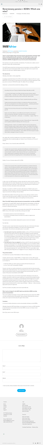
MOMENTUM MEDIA (22, 51)
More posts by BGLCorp (21, 334)
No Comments (9, 16)
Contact (5, 407)
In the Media (23, 13)
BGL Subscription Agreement (28, 421)
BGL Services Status (26, 419)
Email (4, 372)
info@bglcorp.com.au (10, 420)
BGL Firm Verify (25, 411)
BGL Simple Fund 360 (26, 407)
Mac (37, 427)
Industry (28, 13)
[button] (41, 4)
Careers (5, 405)
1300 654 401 (9, 419)
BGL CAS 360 (25, 405)
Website (4, 378)
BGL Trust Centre (25, 416)
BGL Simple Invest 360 (26, 408)
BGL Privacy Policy (26, 418)
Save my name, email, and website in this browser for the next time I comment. (19, 385)
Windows (34, 427)
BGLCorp (5, 13)
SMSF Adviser (10, 51)
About (4, 404)
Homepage (18, 13)
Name (4, 366)
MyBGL (23, 404)
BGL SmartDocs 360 (26, 409)
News (4, 408)
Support (5, 409)
